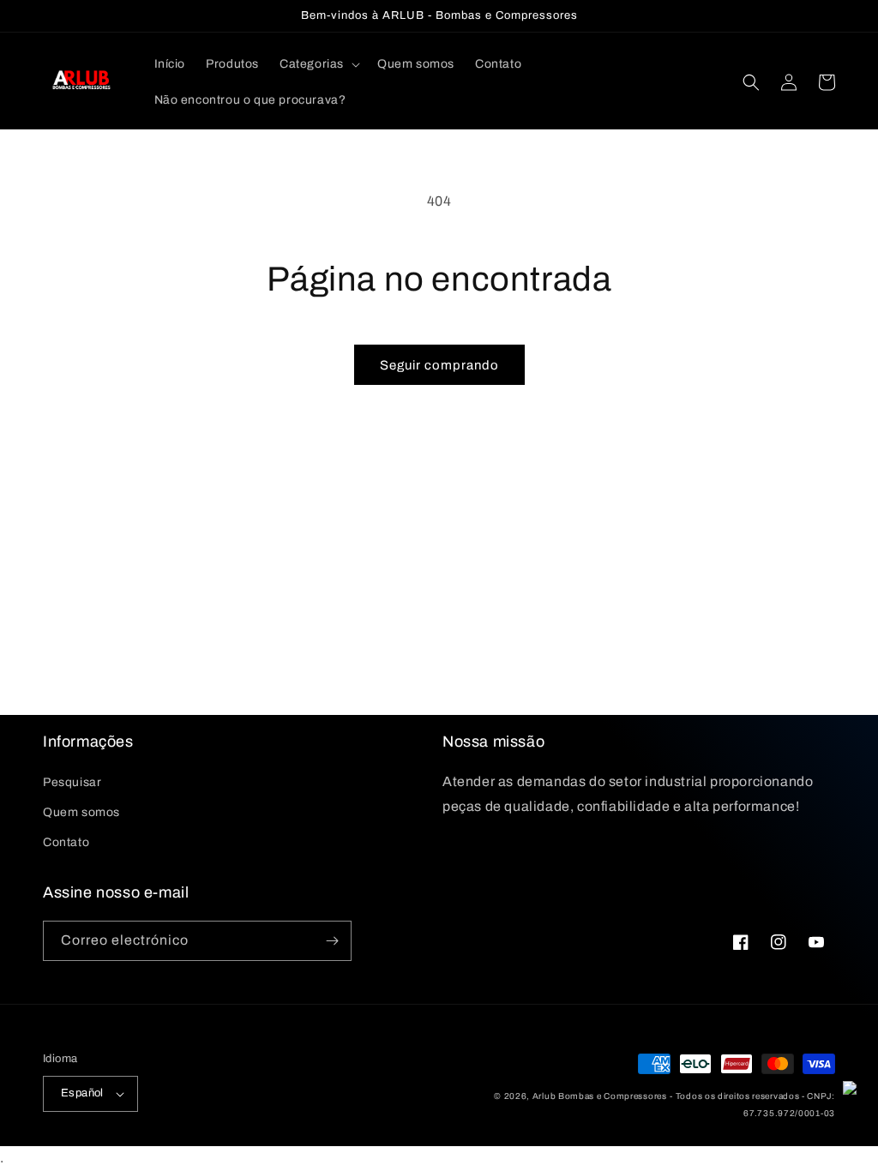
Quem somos (81, 812)
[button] (318, 64)
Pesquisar (72, 782)
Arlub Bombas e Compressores (599, 1096)
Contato (66, 842)
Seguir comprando (439, 365)
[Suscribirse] (332, 941)
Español (82, 1093)
